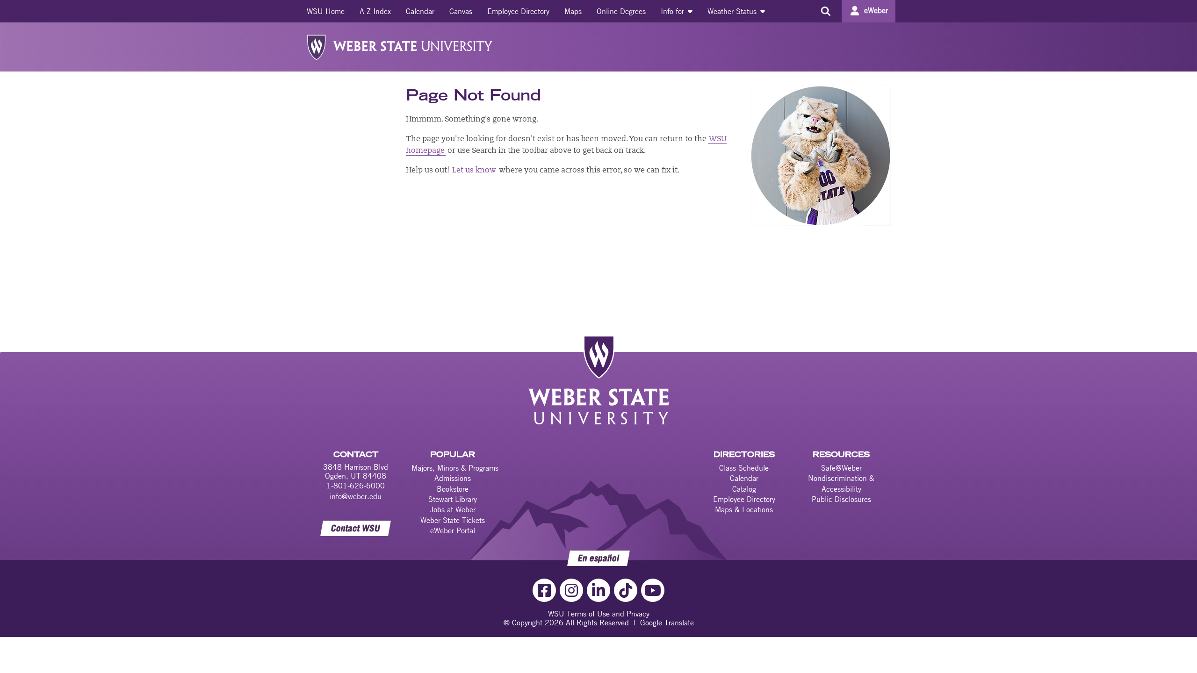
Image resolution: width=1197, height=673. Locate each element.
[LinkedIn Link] (598, 590)
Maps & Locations (744, 509)
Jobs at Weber (453, 509)
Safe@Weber (841, 468)
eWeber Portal (452, 530)
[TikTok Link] (625, 590)
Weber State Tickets (452, 520)
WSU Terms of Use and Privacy (598, 613)
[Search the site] (825, 11)
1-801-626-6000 (355, 485)
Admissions (452, 478)
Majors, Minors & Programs (454, 468)
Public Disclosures (841, 499)
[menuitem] (325, 11)
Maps (573, 11)
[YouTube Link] (652, 590)
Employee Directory (518, 11)
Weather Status (733, 11)
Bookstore (453, 489)
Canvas (460, 11)
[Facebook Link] (544, 590)
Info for (673, 11)
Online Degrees (621, 11)
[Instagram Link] (571, 590)
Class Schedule (744, 468)
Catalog (744, 489)
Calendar (420, 11)
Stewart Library (452, 499)
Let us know (474, 170)
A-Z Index (375, 11)
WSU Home (326, 11)
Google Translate (667, 622)
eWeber (876, 10)
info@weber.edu (356, 496)
